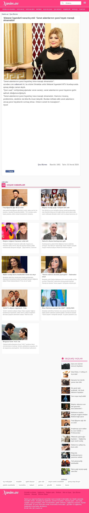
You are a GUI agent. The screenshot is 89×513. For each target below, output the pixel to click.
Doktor (82, 9)
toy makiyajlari (7, 481)
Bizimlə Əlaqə (43, 494)
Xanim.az (5, 14)
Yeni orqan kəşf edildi (78, 396)
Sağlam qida (30, 9)
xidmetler (5, 182)
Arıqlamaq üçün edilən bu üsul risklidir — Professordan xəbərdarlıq (79, 431)
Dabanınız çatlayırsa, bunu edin (78, 446)
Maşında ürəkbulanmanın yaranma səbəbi (76, 455)
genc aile (41, 481)
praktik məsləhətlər (9, 485)
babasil (32, 485)
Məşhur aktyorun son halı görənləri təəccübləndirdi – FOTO (78, 406)
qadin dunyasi (30, 481)
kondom (58, 485)
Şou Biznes (58, 9)
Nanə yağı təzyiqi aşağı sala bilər (79, 470)
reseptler (19, 481)
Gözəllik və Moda (8, 9)
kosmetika (22, 485)
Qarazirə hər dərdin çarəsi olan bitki (78, 381)
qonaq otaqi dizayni (74, 481)
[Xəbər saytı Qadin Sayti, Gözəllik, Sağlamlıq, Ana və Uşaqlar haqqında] (10, 3)
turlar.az (64, 479)
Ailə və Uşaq (47, 9)
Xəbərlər (66, 9)
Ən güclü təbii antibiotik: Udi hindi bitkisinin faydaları (77, 390)
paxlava (40, 485)
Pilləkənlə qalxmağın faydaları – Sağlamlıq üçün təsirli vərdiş (78, 439)
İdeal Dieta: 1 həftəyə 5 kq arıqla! (79, 373)
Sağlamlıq (20, 9)
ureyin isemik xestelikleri (56, 481)
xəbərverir (18, 84)
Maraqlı (75, 9)
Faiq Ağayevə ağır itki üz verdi (78, 422)
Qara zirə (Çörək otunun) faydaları (77, 365)
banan (67, 485)
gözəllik (49, 485)
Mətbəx (39, 9)
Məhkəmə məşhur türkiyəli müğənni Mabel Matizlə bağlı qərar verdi (79, 415)
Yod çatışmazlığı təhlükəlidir (76, 462)
